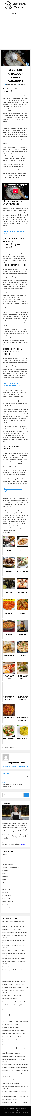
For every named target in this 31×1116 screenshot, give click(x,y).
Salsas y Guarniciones (8, 901)
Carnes (4, 861)
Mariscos (4, 880)
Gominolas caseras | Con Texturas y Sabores (14, 1080)
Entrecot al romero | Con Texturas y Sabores (14, 1033)
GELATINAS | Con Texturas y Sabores (12, 1077)
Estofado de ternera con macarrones (12, 1045)
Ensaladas (5, 870)
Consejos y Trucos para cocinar (10, 867)
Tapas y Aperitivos (7, 908)
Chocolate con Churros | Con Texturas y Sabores (15, 1018)
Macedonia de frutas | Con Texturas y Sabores (14, 1102)
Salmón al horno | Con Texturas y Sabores (13, 1005)
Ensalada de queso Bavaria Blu (10, 1027)
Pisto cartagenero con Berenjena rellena (13, 978)
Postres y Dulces (6, 895)
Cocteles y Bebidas (7, 864)
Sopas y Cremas (6, 905)
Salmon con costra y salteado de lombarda (13, 1002)
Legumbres (5, 876)
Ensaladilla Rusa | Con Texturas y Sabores (13, 1030)
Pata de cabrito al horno (8, 967)
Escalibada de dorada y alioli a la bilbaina (13, 1037)
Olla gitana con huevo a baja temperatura (13, 950)
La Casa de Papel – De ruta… (9, 1099)
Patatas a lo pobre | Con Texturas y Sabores (14, 970)
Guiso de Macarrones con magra (10, 1083)
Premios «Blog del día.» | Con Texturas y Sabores (15, 987)
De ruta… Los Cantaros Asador (10, 1024)
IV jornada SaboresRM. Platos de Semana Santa (15, 1096)
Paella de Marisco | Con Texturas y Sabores (13, 958)
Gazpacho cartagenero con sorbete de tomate (15, 1070)
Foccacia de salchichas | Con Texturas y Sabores (15, 1064)
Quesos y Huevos (6, 898)
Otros (3, 883)
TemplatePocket (17, 1112)
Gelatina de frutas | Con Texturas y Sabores (14, 1074)
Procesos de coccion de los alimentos (12, 995)
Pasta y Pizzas (6, 889)
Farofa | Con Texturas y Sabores (11, 1053)
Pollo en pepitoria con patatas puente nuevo (14, 984)
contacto (23, 844)
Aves (3, 858)
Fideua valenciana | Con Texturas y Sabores (14, 1056)
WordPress (15, 1113)
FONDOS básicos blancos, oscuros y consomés (14, 1067)
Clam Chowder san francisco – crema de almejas (15, 1021)
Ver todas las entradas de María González (15, 766)
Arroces (12, 747)
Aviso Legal (16, 1110)
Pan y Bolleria (6, 886)
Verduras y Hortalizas (8, 911)
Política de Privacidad (8, 1108)
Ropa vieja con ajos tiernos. (9, 998)
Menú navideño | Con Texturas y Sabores (13, 926)
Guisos (4, 873)
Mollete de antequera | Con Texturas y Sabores (14, 932)
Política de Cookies (21, 1108)
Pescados (5, 892)
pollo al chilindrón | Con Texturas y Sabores (13, 981)
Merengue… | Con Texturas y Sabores (12, 929)
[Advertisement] (15, 31)
